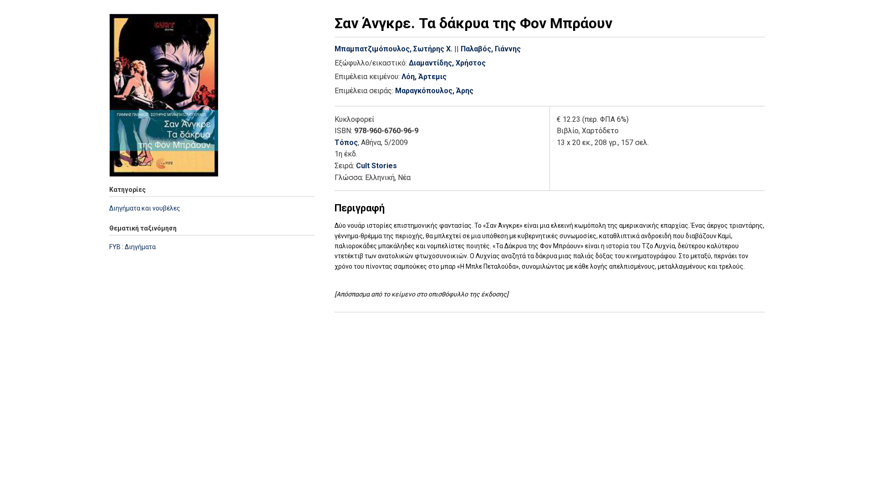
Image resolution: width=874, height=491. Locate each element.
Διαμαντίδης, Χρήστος (447, 63)
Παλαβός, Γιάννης (491, 49)
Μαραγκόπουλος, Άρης (434, 90)
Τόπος (346, 142)
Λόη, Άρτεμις (424, 76)
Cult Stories (376, 165)
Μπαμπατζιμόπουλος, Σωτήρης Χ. (393, 49)
